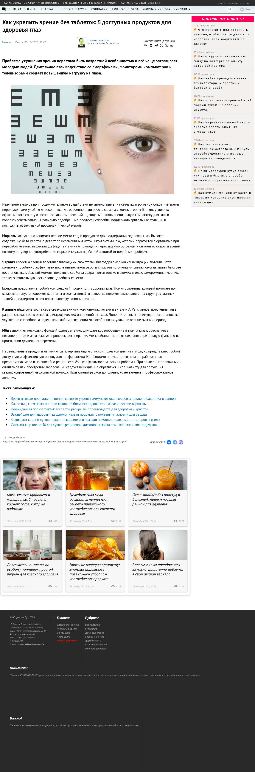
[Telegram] (156, 45)
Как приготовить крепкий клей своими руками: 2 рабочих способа (223, 105)
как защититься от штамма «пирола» (90, 3)
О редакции (63, 632)
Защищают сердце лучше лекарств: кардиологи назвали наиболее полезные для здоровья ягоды (85, 419)
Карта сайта (63, 636)
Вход (248, 9)
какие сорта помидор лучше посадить (31, 3)
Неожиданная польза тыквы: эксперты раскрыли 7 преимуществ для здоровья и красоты (79, 409)
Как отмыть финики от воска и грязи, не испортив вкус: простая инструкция (222, 197)
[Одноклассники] (151, 45)
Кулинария (99, 9)
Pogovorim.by (20, 617)
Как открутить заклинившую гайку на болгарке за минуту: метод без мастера (220, 61)
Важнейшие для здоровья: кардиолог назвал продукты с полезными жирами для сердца (79, 414)
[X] (161, 45)
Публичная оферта (67, 629)
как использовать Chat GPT (140, 3)
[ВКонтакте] (146, 45)
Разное (6, 42)
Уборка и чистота (156, 9)
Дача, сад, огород (125, 9)
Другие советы (93, 640)
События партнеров (96, 644)
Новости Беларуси (72, 9)
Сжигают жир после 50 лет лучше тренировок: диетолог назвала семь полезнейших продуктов (84, 424)
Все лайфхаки (92, 624)
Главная (47, 9)
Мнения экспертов (95, 648)
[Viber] (166, 45)
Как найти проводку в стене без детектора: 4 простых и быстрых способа (220, 83)
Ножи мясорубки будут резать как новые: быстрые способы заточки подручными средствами (222, 175)
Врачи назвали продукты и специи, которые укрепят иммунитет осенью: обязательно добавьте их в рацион (93, 398)
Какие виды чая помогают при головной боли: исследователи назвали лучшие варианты (79, 403)
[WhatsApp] (172, 45)
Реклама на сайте (67, 640)
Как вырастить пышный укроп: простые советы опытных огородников (222, 127)
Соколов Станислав (98, 40)
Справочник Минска (68, 624)
